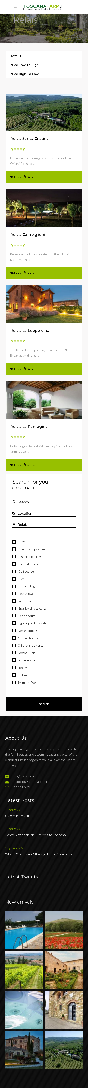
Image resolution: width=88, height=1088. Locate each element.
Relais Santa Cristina (29, 138)
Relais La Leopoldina (29, 330)
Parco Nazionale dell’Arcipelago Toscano (35, 835)
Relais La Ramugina (29, 426)
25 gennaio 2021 (15, 848)
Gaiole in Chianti (17, 815)
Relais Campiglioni (27, 234)
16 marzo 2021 (14, 810)
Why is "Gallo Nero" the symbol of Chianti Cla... (39, 854)
